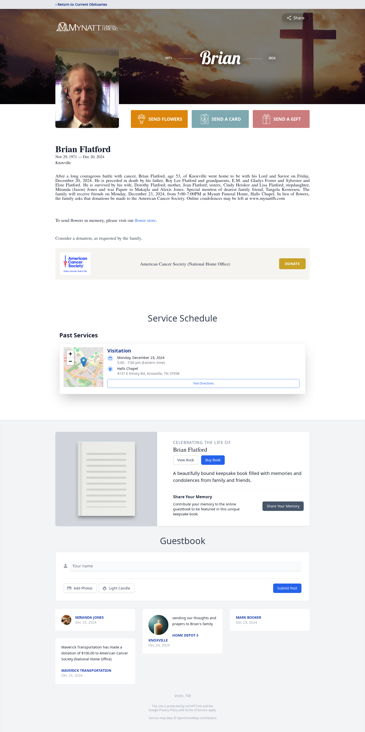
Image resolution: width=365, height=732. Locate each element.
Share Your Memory (283, 506)
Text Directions (203, 383)
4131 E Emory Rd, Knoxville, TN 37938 (148, 373)
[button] (83, 362)
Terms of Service (196, 710)
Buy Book (212, 460)
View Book (185, 460)
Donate (292, 263)
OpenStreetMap (188, 718)
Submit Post (287, 588)
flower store (145, 220)
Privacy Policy (168, 710)
